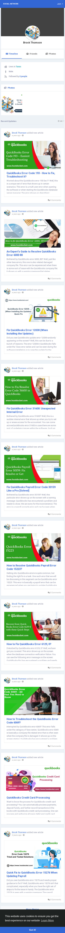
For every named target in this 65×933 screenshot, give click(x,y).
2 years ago (16, 835)
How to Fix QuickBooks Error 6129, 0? (29, 644)
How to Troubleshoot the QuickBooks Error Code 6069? (32, 721)
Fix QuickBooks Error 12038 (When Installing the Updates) (27, 332)
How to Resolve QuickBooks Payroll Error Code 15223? (31, 567)
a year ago (16, 135)
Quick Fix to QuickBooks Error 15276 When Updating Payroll (32, 874)
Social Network (10, 4)
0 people (23, 76)
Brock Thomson (32, 42)
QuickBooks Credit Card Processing (28, 797)
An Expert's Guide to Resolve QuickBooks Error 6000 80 (31, 253)
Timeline (13, 54)
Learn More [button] (47, 920)
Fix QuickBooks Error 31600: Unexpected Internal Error (31, 410)
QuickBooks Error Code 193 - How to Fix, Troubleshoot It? (31, 175)
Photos (52, 54)
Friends (33, 54)
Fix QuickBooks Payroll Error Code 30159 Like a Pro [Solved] (31, 489)
